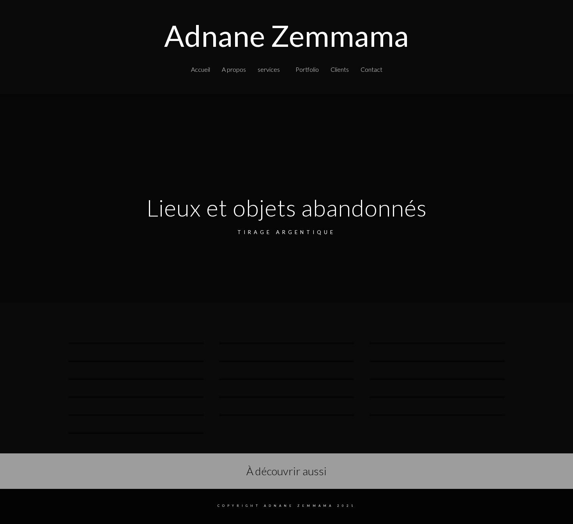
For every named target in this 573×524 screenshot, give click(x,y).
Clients (340, 69)
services (269, 69)
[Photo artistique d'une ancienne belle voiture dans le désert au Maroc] (437, 343)
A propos (234, 69)
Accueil (200, 69)
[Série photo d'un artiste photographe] (286, 343)
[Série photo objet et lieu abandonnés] (286, 361)
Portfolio (307, 69)
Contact (371, 69)
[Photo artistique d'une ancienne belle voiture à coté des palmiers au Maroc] (135, 343)
